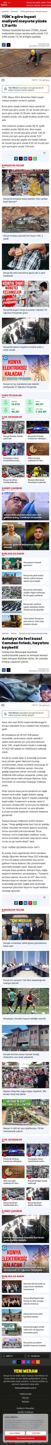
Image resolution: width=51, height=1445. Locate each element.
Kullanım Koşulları (25, 1408)
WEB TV (9, 1356)
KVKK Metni (36, 1433)
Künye (25, 1398)
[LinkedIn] (28, 1362)
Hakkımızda (25, 1394)
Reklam (25, 1401)
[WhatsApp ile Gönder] (35, 158)
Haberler (5, 11)
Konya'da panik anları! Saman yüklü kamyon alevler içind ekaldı (27, 3)
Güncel (13, 633)
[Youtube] (33, 1362)
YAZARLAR (35, 1356)
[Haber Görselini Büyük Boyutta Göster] (25, 63)
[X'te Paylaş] (8, 45)
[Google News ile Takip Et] (44, 80)
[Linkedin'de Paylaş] (25, 158)
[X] (19, 1362)
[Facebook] (14, 1362)
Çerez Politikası (15, 1433)
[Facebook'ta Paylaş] (4, 45)
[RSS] (38, 1362)
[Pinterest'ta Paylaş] (30, 158)
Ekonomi (14, 11)
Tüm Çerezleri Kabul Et (25, 1438)
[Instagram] (24, 1362)
